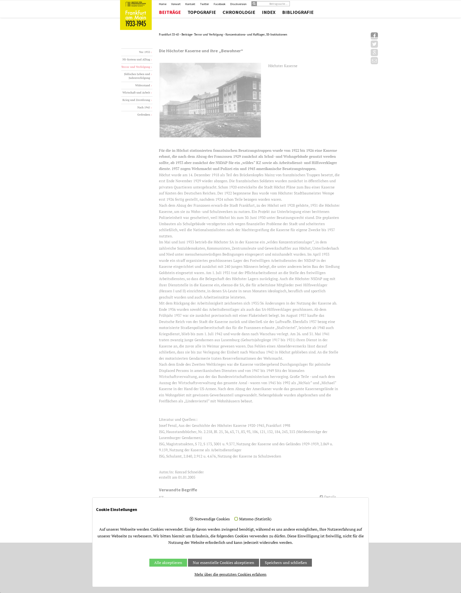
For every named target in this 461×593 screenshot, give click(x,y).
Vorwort (176, 4)
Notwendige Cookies (212, 519)
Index (268, 12)
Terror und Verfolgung (209, 34)
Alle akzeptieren (168, 562)
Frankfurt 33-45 (169, 34)
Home (162, 4)
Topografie (202, 12)
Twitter (204, 4)
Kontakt (190, 4)
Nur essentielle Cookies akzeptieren (223, 562)
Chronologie (239, 12)
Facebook (219, 4)
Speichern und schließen (286, 562)
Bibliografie (298, 12)
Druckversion (238, 4)
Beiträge (170, 12)
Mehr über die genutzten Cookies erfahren (230, 574)
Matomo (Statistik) (255, 519)
